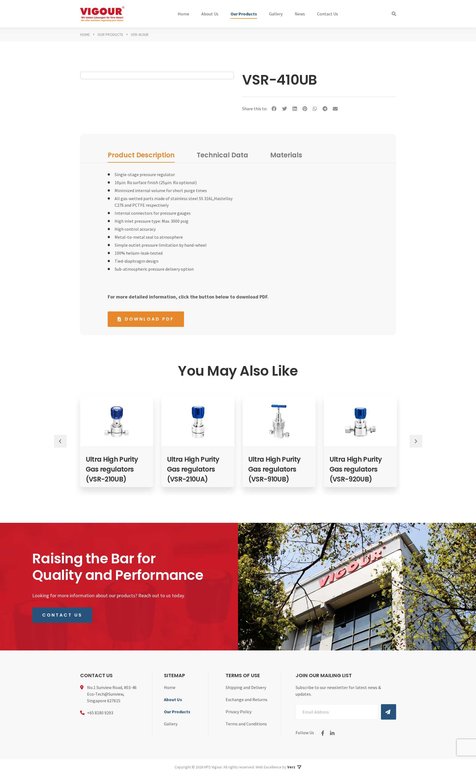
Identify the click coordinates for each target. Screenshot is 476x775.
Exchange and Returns (246, 699)
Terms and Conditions (246, 723)
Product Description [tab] (141, 155)
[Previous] (60, 441)
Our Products (244, 14)
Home (183, 14)
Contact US (62, 615)
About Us (209, 14)
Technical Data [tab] (222, 155)
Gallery (276, 14)
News (300, 14)
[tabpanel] (83, 441)
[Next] (416, 441)
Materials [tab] (286, 155)
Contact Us (327, 14)
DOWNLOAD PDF (149, 319)
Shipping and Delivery (246, 687)
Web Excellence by (275, 767)
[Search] (394, 14)
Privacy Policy (238, 711)
